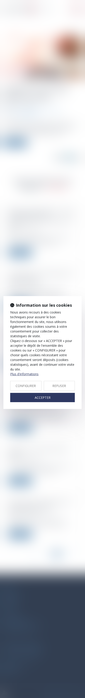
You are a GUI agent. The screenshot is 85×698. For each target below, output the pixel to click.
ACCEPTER (43, 397)
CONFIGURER (26, 386)
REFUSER (59, 386)
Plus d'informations (24, 374)
